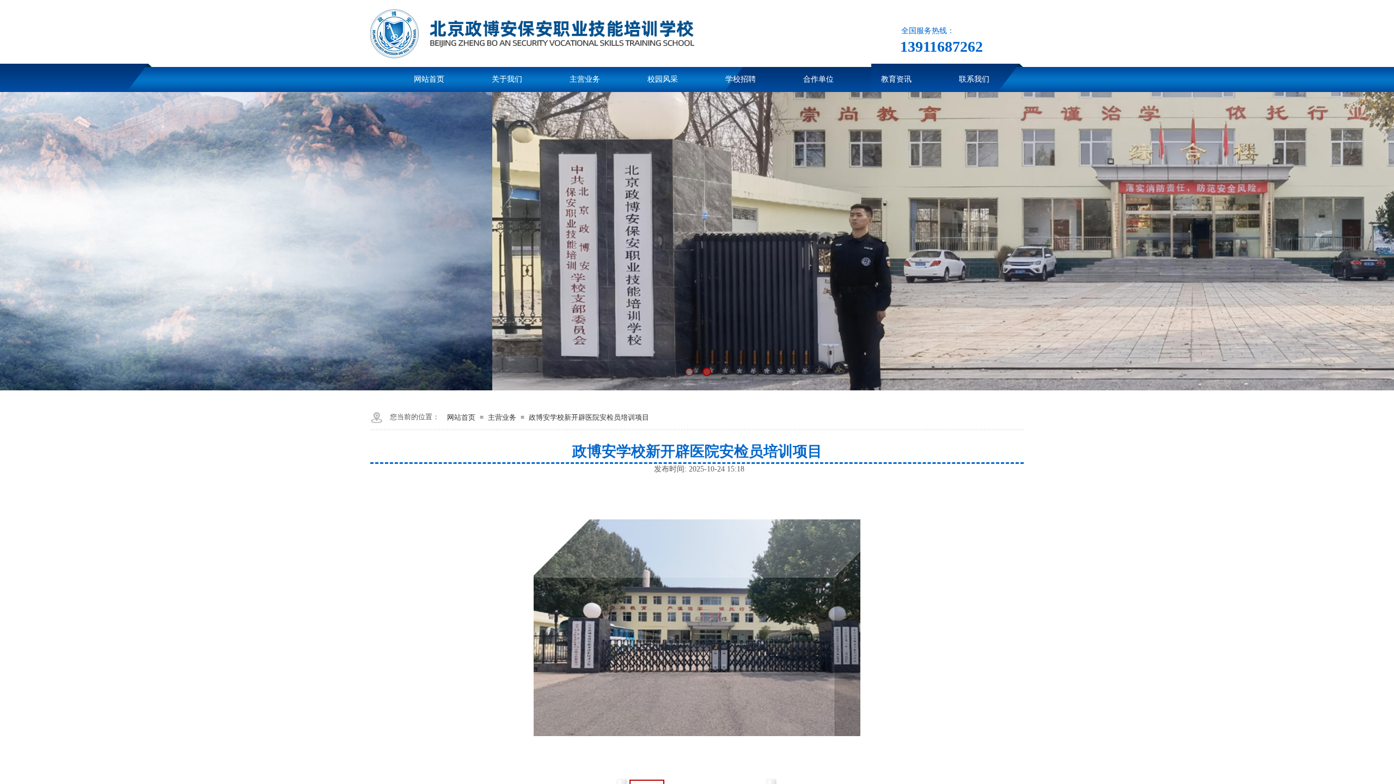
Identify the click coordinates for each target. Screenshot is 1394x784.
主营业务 (502, 417)
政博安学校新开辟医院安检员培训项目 (589, 417)
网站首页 (461, 417)
